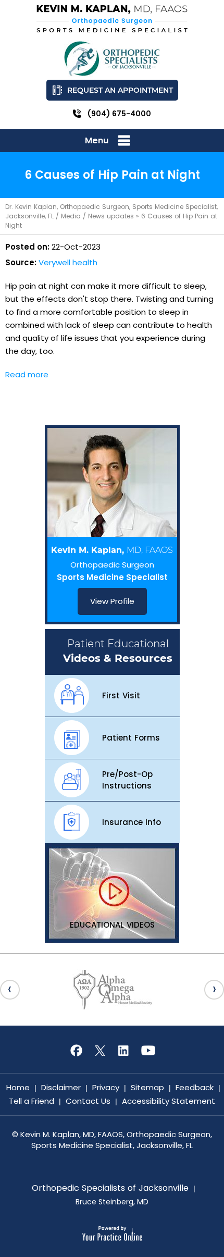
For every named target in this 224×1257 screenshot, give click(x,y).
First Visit (121, 695)
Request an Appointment (120, 90)
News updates (111, 216)
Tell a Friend (31, 1100)
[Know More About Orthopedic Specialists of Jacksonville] (112, 58)
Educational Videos (112, 924)
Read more (26, 374)
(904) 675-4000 (119, 113)
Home (18, 1087)
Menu (96, 140)
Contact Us (88, 1100)
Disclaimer (61, 1087)
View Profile (112, 601)
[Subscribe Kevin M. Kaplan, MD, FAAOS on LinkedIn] (124, 1050)
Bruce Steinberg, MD (112, 1202)
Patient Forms (131, 737)
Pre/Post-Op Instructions (127, 780)
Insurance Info (131, 822)
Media (71, 216)
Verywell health (68, 262)
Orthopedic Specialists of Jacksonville (110, 1188)
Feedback (195, 1087)
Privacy (105, 1087)
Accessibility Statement (168, 1100)
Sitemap (147, 1087)
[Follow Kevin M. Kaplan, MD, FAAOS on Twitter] (100, 1050)
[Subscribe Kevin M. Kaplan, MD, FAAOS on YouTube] (148, 1050)
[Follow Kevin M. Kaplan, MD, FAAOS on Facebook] (76, 1050)
